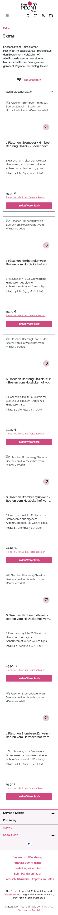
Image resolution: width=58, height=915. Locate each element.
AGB (51, 879)
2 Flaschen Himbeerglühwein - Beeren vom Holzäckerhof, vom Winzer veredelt (27, 262)
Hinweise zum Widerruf (28, 862)
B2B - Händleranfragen (27, 873)
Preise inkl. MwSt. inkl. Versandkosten (25, 197)
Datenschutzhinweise (17, 879)
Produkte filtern (31, 79)
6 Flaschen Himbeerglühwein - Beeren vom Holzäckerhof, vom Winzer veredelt (27, 617)
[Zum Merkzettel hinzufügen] (46, 127)
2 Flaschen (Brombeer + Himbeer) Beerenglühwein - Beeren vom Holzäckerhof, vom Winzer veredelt (28, 144)
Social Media (10, 834)
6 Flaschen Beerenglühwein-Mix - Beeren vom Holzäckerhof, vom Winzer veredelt (28, 380)
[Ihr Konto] (43, 15)
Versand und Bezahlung (28, 857)
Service (7, 827)
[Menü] (7, 15)
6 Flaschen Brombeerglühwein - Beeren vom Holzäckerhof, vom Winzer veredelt (28, 498)
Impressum (39, 879)
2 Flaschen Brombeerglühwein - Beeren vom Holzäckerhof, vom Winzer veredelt (28, 735)
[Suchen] (28, 15)
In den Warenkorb (29, 205)
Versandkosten (12, 894)
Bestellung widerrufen (28, 868)
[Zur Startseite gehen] (29, 6)
